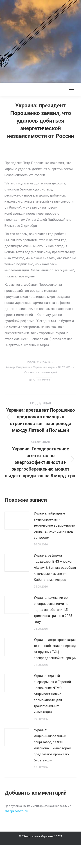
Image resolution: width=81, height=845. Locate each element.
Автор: (30, 367)
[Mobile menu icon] (72, 89)
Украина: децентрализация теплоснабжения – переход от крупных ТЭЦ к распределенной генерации (55, 649)
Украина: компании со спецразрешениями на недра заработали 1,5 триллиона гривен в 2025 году (53, 610)
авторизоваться (16, 811)
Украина (45, 362)
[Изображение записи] (16, 520)
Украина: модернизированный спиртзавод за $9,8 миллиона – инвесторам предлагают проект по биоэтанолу (52, 745)
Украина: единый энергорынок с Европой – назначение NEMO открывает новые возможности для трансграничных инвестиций (54, 694)
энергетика (44, 379)
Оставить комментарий (40, 372)
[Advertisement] (40, 40)
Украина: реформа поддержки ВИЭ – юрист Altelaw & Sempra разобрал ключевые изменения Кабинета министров (55, 567)
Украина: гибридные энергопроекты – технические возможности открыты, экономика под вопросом (54, 525)
